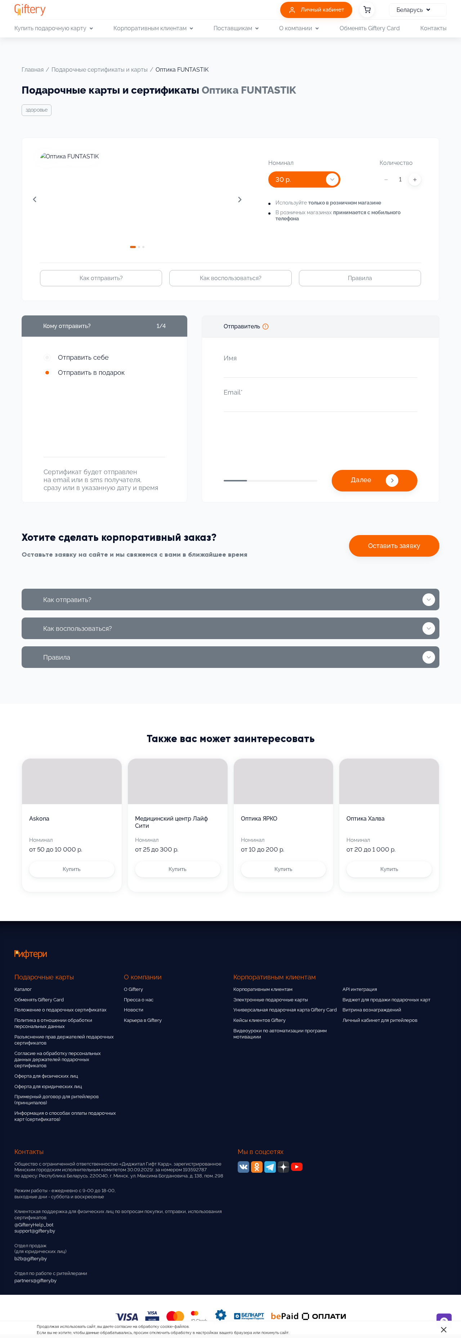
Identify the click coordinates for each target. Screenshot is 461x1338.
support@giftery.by (34, 1231)
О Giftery (133, 989)
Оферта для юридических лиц (48, 1086)
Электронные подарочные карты (270, 999)
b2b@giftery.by (30, 1258)
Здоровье (37, 110)
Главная (33, 69)
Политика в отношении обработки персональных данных (53, 1023)
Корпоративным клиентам (262, 989)
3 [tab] (143, 247)
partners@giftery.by (35, 1280)
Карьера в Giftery (143, 1020)
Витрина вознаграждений (372, 1010)
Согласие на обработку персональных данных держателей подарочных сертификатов (57, 1059)
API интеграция (360, 989)
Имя (230, 358)
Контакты (433, 28)
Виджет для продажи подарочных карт (386, 999)
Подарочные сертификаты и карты (100, 69)
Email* (233, 392)
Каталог (23, 989)
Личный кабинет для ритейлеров (380, 1020)
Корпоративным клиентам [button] (150, 28)
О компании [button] (295, 28)
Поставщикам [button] (233, 28)
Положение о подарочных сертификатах (60, 1010)
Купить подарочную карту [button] (50, 28)
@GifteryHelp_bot (33, 1224)
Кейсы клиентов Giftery (259, 1020)
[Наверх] (23, 1314)
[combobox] (304, 179)
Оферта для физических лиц (46, 1076)
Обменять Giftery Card (370, 28)
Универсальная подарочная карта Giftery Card (285, 1010)
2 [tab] (139, 247)
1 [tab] (133, 247)
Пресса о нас (138, 999)
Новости (133, 1010)
